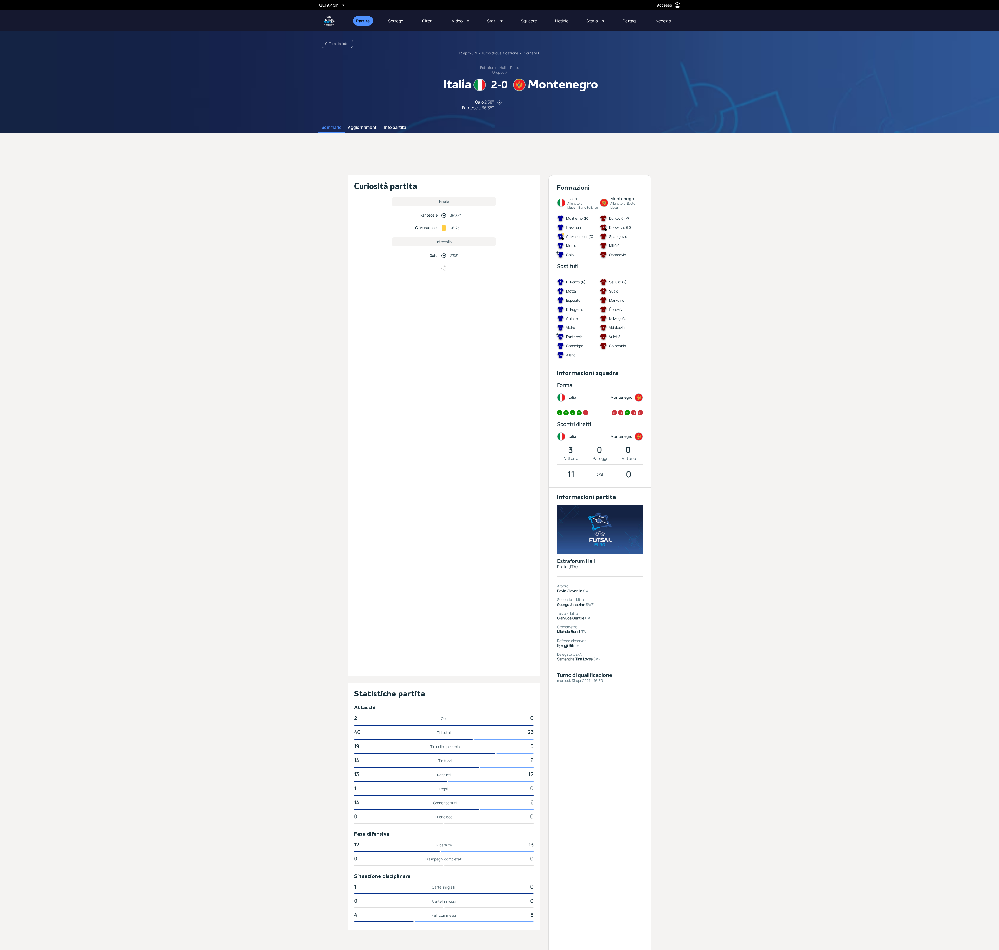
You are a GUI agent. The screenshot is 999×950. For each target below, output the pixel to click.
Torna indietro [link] (339, 43)
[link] (363, 21)
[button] (460, 21)
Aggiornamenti (363, 127)
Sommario (332, 127)
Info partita (395, 127)
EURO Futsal (329, 21)
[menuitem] (366, 21)
